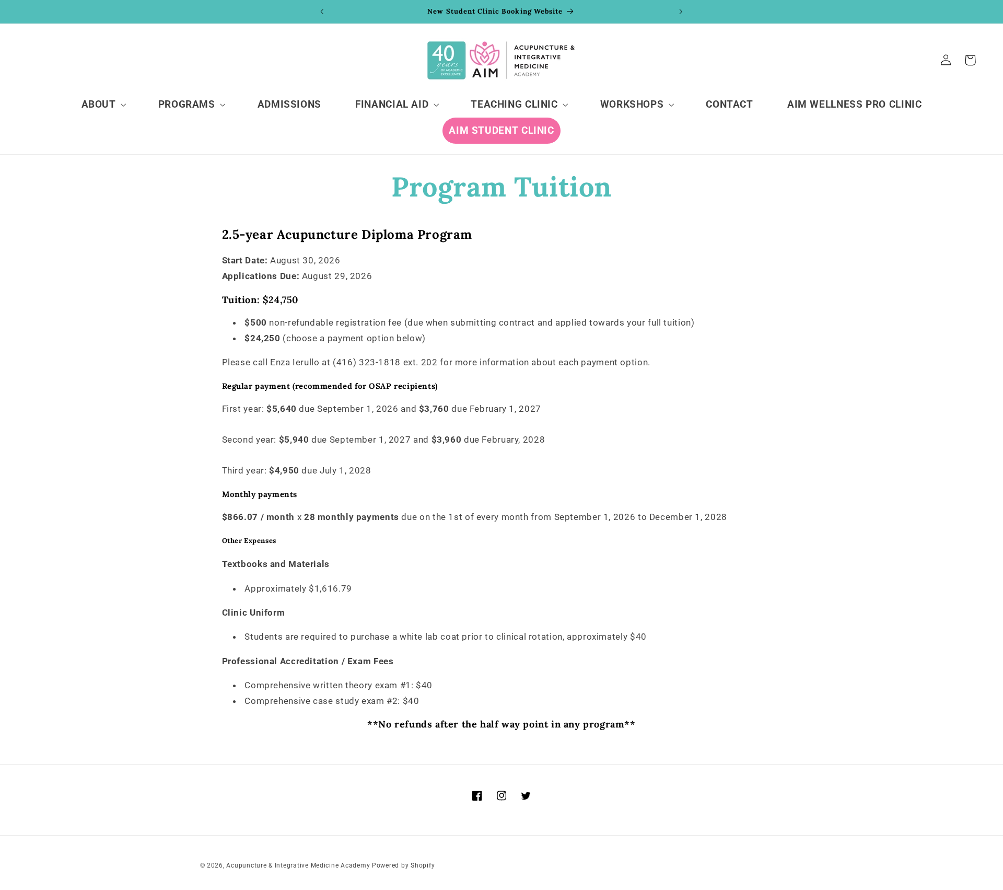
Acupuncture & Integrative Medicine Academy (298, 865)
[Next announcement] (680, 11)
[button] (103, 105)
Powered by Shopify (403, 865)
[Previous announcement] (322, 11)
